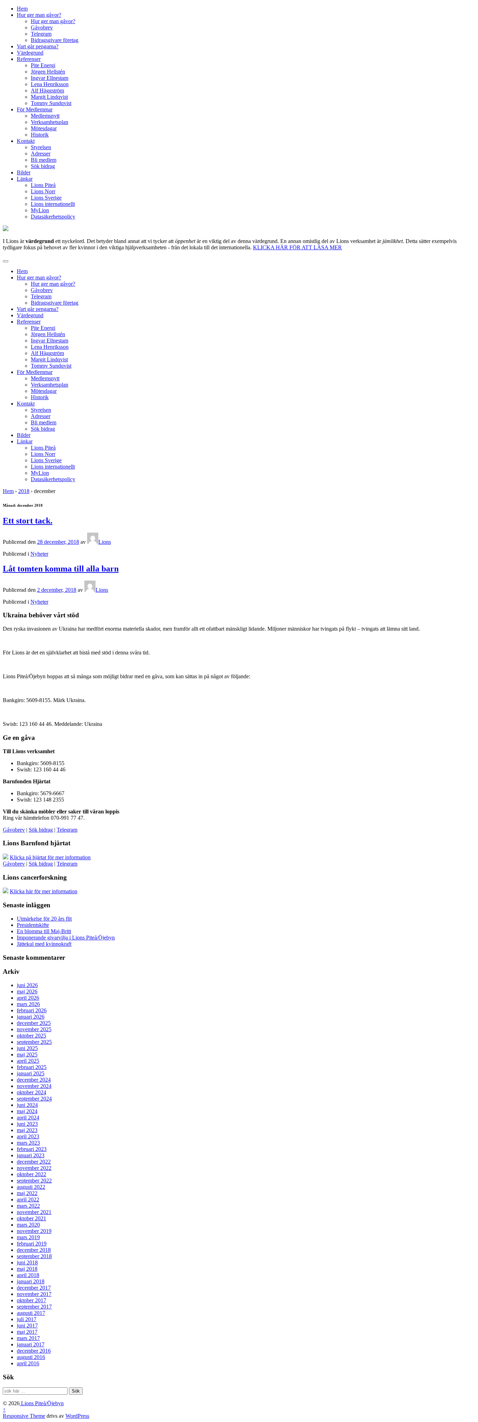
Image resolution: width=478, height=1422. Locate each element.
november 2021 (34, 1212)
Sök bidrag (43, 166)
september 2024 (34, 1099)
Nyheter (39, 554)
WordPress (77, 1416)
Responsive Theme (24, 1416)
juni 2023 (27, 1124)
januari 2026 (30, 1017)
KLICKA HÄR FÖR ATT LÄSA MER (297, 247)
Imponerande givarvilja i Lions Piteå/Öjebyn (66, 938)
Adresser (40, 154)
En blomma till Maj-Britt (44, 931)
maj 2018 (27, 1269)
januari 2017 (30, 1344)
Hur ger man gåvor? (39, 15)
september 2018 (34, 1256)
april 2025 (28, 1061)
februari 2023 (32, 1149)
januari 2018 (30, 1281)
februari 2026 (32, 1010)
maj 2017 (27, 1332)
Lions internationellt (53, 204)
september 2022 (34, 1181)
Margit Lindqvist (49, 97)
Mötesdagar (44, 128)
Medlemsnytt (45, 116)
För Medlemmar (34, 109)
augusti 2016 (31, 1357)
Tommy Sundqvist (51, 103)
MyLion (40, 210)
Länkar (25, 179)
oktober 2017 (31, 1300)
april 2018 (28, 1275)
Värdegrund (30, 53)
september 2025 (34, 1042)
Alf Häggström (47, 90)
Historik (40, 135)
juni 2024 (27, 1105)
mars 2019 (28, 1237)
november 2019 (34, 1231)
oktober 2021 (31, 1218)
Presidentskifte (33, 925)
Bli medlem (43, 160)
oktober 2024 (31, 1092)
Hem (22, 9)
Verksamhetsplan (49, 122)
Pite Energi (43, 65)
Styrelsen (41, 147)
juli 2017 (26, 1319)
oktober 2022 (31, 1174)
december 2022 (34, 1162)
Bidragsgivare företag (54, 40)
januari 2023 (30, 1155)
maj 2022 (27, 1193)
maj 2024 (27, 1111)
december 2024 (34, 1080)
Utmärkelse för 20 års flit (44, 919)
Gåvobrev (42, 27)
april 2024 (28, 1118)
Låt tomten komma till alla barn (61, 568)
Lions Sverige (46, 198)
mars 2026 (28, 1004)
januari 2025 (30, 1073)
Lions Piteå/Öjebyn (42, 1403)
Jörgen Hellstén (48, 72)
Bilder (23, 172)
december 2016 (34, 1351)
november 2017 (34, 1294)
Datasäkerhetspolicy (53, 217)
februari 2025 (32, 1067)
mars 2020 (28, 1225)
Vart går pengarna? (37, 46)
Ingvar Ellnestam (49, 78)
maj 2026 (27, 991)
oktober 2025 (31, 1036)
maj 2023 (27, 1130)
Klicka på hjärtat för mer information (50, 857)
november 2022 (34, 1168)
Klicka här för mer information (43, 891)
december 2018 (34, 1250)
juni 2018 (27, 1262)
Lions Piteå (43, 185)
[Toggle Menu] (5, 261)
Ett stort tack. (27, 520)
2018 (23, 491)
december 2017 (34, 1288)
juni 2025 (27, 1048)
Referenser (29, 59)
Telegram (41, 34)
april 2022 (28, 1199)
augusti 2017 (31, 1313)
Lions (104, 542)
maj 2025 (27, 1054)
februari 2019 (32, 1244)
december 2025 (34, 1023)
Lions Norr (43, 191)
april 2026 (28, 998)
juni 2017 (27, 1326)
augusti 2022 (31, 1187)
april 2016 (28, 1363)
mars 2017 (28, 1338)
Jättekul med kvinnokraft (44, 944)
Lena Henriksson (50, 84)
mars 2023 (28, 1143)
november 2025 (34, 1029)
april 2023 (28, 1136)
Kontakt (26, 141)
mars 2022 (28, 1206)
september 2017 (34, 1307)
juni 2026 (27, 985)
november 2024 (34, 1086)
